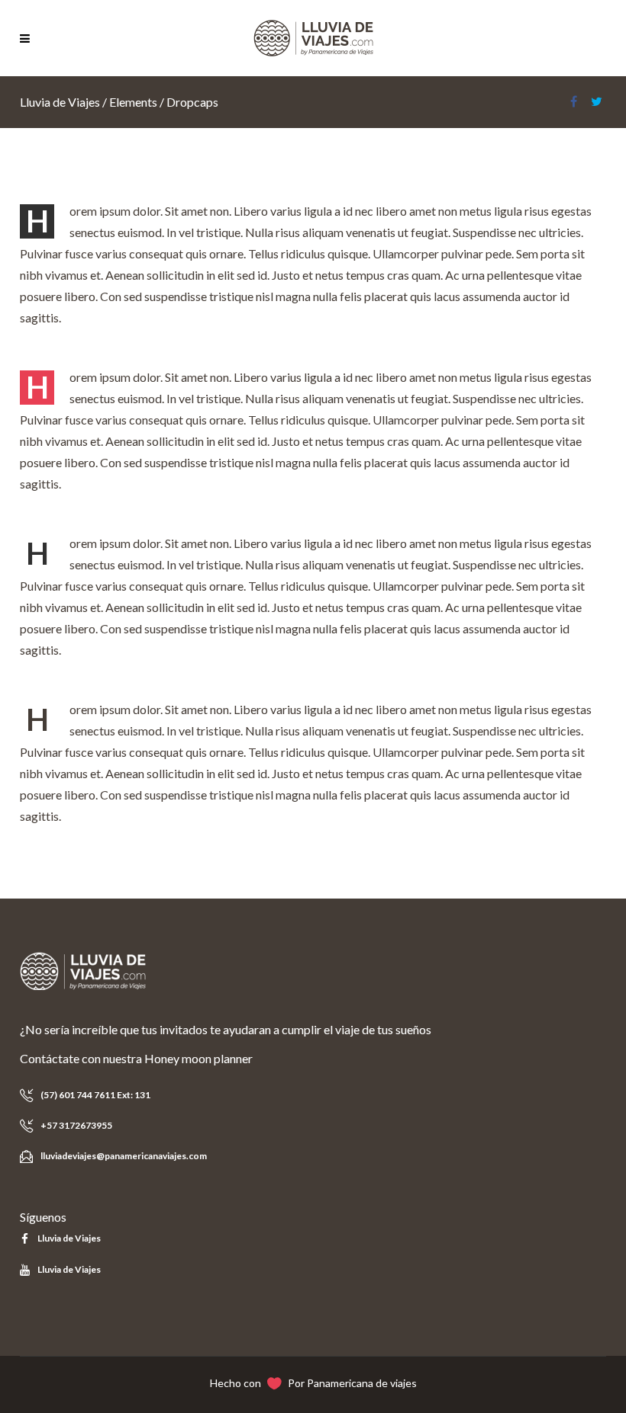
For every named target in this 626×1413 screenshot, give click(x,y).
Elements (133, 102)
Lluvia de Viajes (60, 102)
